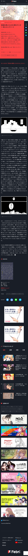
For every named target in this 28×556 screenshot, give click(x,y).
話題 (10, 411)
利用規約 (4, 542)
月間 (17, 350)
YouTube (20, 542)
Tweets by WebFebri (5, 523)
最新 (4, 350)
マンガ (3, 55)
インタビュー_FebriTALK (18, 406)
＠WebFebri (20, 540)
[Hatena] (25, 35)
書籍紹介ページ (4, 288)
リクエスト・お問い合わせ (7, 537)
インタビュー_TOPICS (5, 406)
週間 (11, 350)
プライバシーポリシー (6, 540)
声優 (11, 406)
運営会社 (4, 545)
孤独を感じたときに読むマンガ (11, 55)
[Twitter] (25, 28)
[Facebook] (25, 30)
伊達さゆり (20, 409)
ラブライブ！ (22, 411)
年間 (24, 350)
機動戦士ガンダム (4, 411)
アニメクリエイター (5, 409)
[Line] (25, 33)
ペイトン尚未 (15, 411)
